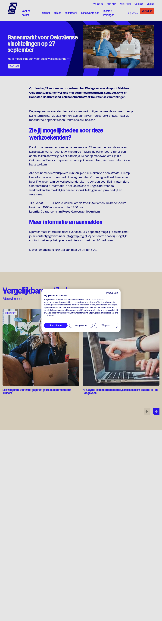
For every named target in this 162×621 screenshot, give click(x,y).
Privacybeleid (111, 292)
